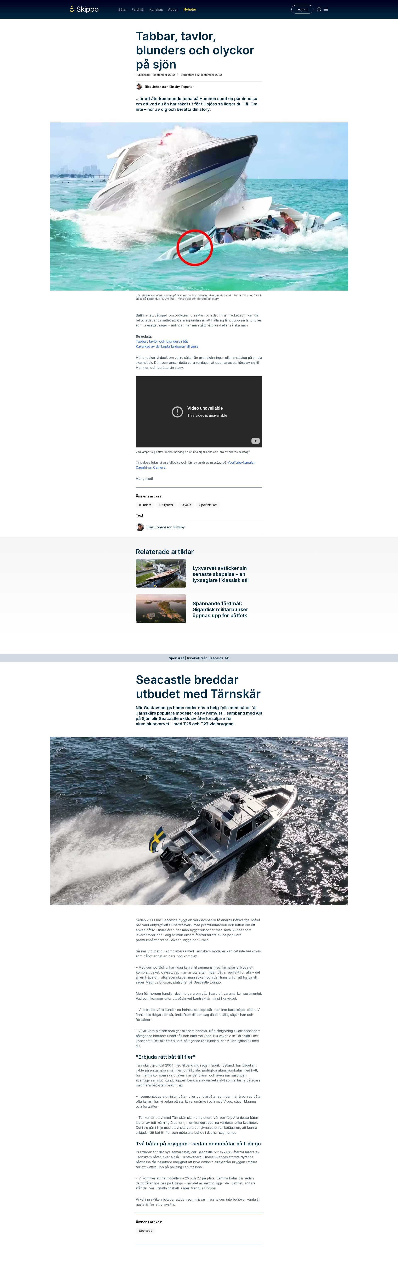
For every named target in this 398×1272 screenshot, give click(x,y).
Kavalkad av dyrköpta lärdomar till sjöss (167, 346)
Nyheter (189, 9)
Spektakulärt (208, 505)
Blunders (145, 505)
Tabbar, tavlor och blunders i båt (162, 341)
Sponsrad (145, 1230)
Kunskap (156, 9)
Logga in (302, 9)
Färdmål (138, 9)
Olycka (186, 505)
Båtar (122, 9)
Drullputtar (166, 505)
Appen (173, 9)
